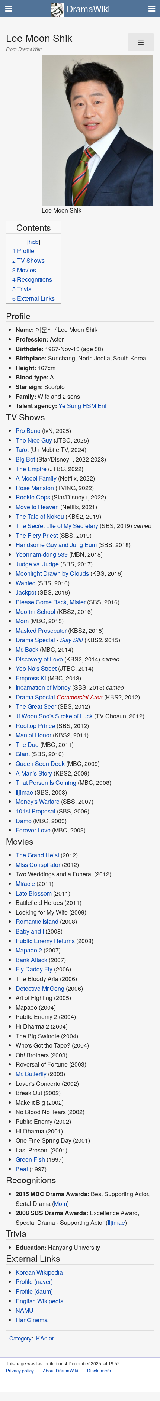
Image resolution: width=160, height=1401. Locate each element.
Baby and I (30, 931)
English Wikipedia (40, 1301)
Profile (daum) (34, 1291)
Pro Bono (28, 430)
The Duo (27, 744)
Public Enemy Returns (45, 940)
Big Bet (25, 459)
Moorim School (35, 611)
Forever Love (33, 830)
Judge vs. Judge (37, 564)
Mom (22, 621)
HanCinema (32, 1320)
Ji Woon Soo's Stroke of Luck (54, 716)
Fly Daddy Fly (34, 969)
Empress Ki (31, 678)
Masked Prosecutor (41, 630)
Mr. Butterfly (31, 1074)
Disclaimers (99, 1370)
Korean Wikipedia (39, 1272)
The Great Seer (36, 706)
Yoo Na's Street (36, 668)
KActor (45, 1338)
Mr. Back (27, 649)
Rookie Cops (33, 497)
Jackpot (26, 592)
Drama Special (35, 639)
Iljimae (24, 792)
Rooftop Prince (35, 725)
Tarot (22, 449)
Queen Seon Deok (40, 763)
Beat (22, 1169)
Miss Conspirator (38, 864)
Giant (23, 754)
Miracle (25, 883)
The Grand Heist (37, 855)
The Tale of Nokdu (40, 516)
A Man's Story (34, 773)
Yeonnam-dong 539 (42, 554)
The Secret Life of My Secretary (57, 525)
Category (20, 1338)
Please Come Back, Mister (51, 602)
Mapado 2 (29, 950)
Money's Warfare (38, 801)
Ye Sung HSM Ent (82, 405)
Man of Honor (33, 735)
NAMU (24, 1310)
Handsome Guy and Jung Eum (56, 544)
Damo (24, 820)
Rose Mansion (35, 487)
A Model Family (36, 478)
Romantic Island (37, 921)
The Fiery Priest (37, 535)
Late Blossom (34, 893)
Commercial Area (80, 697)
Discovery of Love (39, 659)
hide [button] (34, 241)
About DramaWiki (60, 1370)
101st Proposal (35, 811)
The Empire (31, 469)
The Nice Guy (34, 440)
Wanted (26, 583)
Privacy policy (20, 1370)
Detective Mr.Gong (40, 988)
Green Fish (30, 1159)
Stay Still (71, 639)
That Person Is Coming (46, 782)
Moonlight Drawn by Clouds (52, 573)
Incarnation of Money (43, 687)
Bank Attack (31, 959)
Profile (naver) (34, 1281)
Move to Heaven (37, 506)
